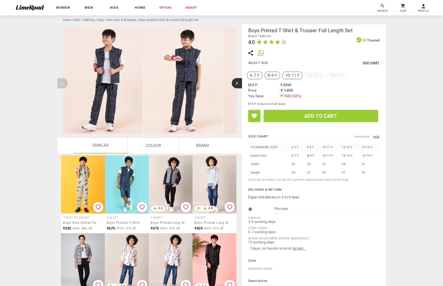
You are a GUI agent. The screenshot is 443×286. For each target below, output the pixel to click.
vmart (191, 7)
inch (376, 137)
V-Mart (113, 217)
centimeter (361, 137)
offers (165, 7)
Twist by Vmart (76, 217)
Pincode (281, 208)
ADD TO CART (320, 116)
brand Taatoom (259, 36)
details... (299, 248)
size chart (371, 63)
